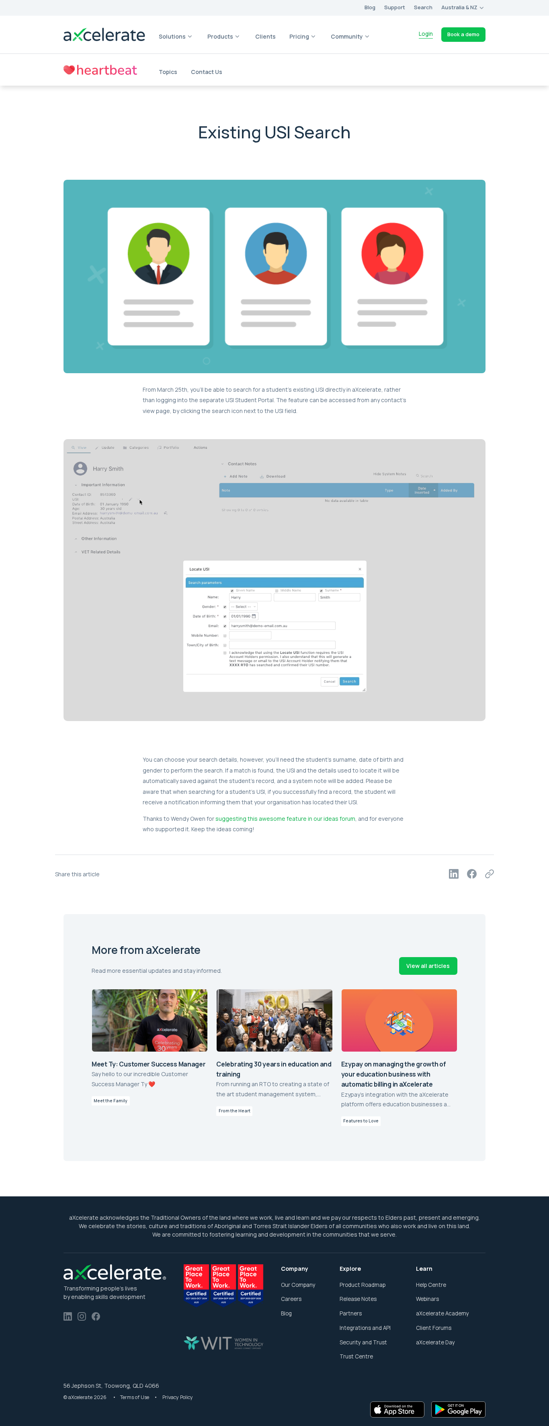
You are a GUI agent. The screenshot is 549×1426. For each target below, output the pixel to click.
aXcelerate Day (435, 1342)
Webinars (427, 1299)
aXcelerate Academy (442, 1313)
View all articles (428, 966)
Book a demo (463, 34)
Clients (265, 36)
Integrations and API (365, 1327)
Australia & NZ (459, 7)
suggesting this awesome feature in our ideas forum (285, 818)
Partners (351, 1313)
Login (426, 33)
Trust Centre (356, 1356)
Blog (286, 1313)
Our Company (298, 1284)
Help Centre (431, 1284)
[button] (463, 8)
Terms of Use (135, 1397)
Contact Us (206, 72)
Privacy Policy (177, 1397)
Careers (291, 1299)
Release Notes (358, 1299)
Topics (168, 72)
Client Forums (433, 1327)
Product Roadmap (362, 1284)
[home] (104, 34)
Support (394, 7)
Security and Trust (363, 1342)
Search (423, 7)
